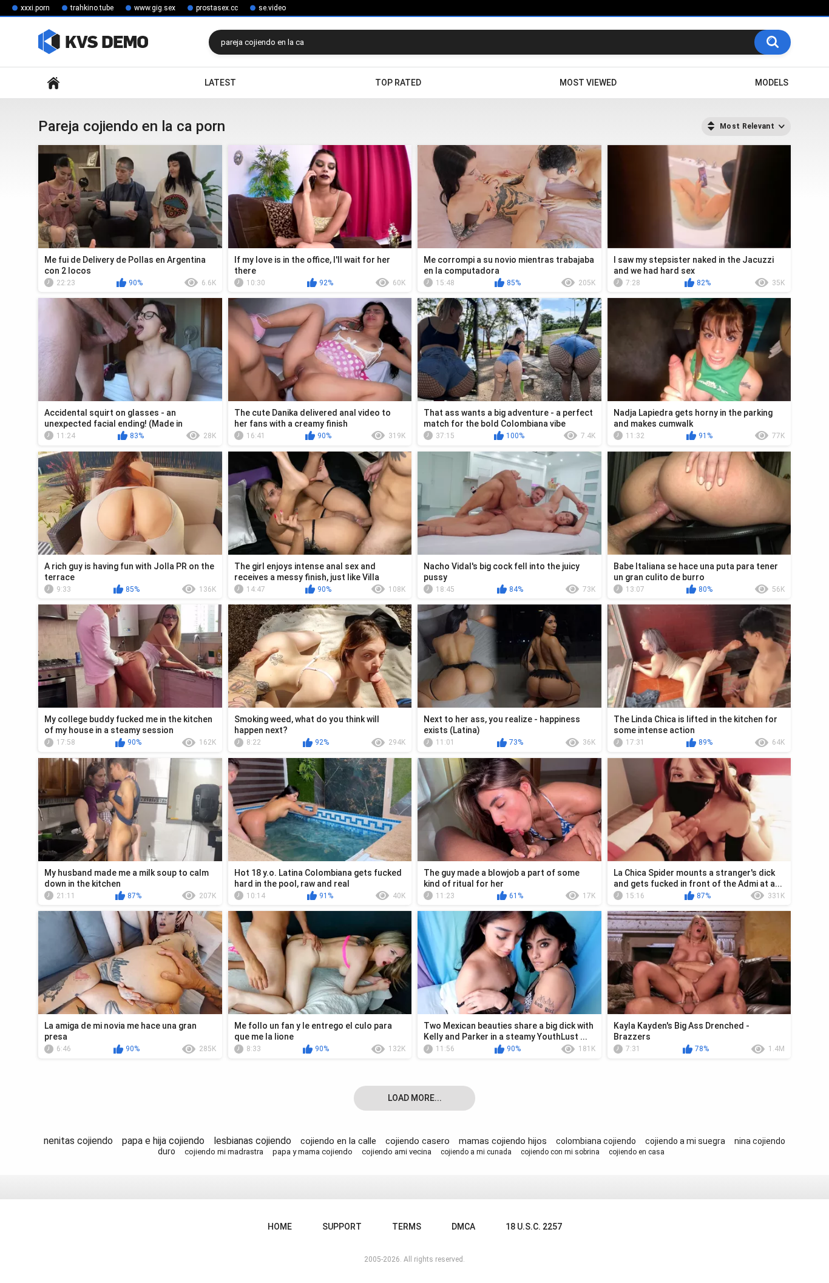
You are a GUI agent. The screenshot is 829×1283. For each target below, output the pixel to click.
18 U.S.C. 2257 (534, 1226)
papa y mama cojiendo (312, 1151)
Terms (406, 1226)
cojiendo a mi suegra (685, 1141)
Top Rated (398, 82)
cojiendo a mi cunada (476, 1152)
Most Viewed (588, 82)
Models (771, 82)
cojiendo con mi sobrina (560, 1152)
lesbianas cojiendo (252, 1140)
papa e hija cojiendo (163, 1140)
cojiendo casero (417, 1141)
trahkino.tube (91, 8)
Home (53, 82)
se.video (272, 8)
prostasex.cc (217, 8)
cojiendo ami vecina (396, 1151)
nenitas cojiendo (78, 1140)
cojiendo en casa (637, 1152)
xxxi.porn (35, 8)
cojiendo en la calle (338, 1141)
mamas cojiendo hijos (503, 1141)
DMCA (463, 1226)
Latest (220, 82)
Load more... (415, 1098)
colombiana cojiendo (596, 1141)
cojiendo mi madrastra (223, 1151)
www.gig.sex (154, 8)
